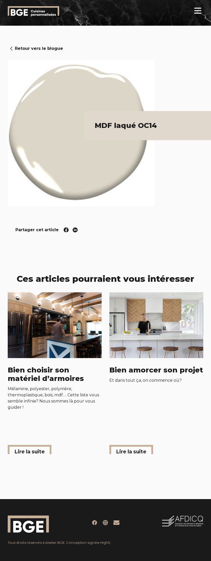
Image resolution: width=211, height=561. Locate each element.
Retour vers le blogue (39, 48)
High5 (105, 542)
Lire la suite (29, 451)
